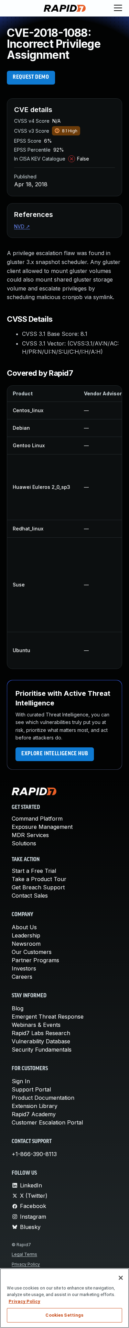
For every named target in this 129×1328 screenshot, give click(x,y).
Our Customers (32, 951)
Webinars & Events (36, 1024)
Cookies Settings (64, 1315)
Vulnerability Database (41, 1041)
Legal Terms (24, 1254)
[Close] (120, 1277)
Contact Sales (30, 895)
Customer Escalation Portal (47, 1122)
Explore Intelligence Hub (54, 754)
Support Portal (31, 1089)
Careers (22, 976)
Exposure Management (42, 826)
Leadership (26, 935)
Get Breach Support (38, 887)
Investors (24, 968)
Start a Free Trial (34, 870)
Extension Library (34, 1105)
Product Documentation (43, 1097)
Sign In (21, 1081)
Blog (17, 1008)
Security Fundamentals (42, 1049)
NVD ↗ (22, 226)
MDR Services (30, 835)
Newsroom (26, 943)
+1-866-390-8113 (34, 1154)
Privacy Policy (26, 1264)
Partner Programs (35, 960)
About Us (24, 927)
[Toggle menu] (118, 8)
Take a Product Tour (39, 879)
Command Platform (37, 818)
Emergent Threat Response (48, 1016)
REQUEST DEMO (31, 77)
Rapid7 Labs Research (41, 1033)
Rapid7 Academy (34, 1114)
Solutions (24, 843)
